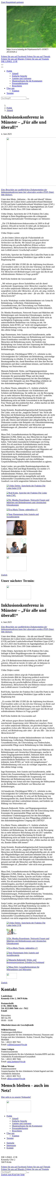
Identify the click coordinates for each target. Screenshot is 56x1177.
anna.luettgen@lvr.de (16, 1061)
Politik (9, 71)
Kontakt (10, 1148)
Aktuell (15, 73)
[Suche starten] (28, 98)
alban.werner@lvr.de (16, 1078)
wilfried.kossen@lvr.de (17, 1044)
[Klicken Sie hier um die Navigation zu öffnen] (2, 67)
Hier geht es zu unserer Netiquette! (16, 1097)
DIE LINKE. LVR (9, 61)
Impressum (11, 1145)
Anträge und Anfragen (21, 78)
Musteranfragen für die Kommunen (27, 81)
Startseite (10, 1143)
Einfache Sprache (19, 76)
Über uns (10, 88)
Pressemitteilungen (20, 83)
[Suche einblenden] (2, 64)
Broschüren (17, 86)
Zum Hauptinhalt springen (12, 2)
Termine (10, 93)
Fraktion (15, 91)
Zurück (4, 575)
